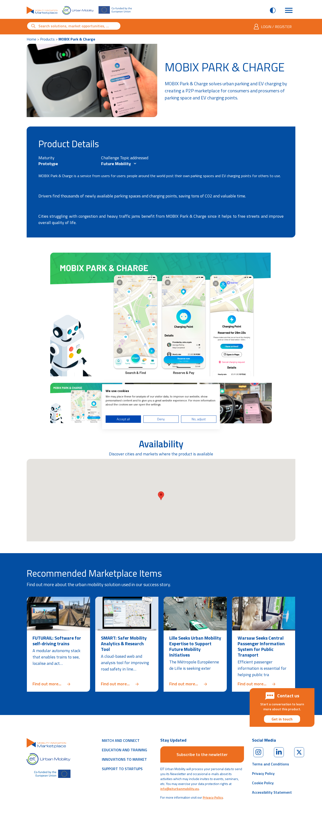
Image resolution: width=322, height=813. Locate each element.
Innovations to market (124, 759)
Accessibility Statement (272, 792)
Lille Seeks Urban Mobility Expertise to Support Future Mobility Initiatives (195, 646)
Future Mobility (116, 163)
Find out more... (58, 684)
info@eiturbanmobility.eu (179, 788)
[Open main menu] (288, 10)
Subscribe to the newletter (202, 754)
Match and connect (121, 740)
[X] (299, 752)
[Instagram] (258, 752)
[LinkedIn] (279, 752)
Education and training (124, 750)
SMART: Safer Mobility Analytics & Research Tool (124, 643)
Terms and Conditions (270, 764)
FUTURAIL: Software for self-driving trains (57, 640)
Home (31, 39)
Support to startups (122, 769)
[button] (161, 495)
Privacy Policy (213, 797)
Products (47, 39)
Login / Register (276, 26)
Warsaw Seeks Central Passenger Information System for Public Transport (261, 646)
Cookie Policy (263, 783)
